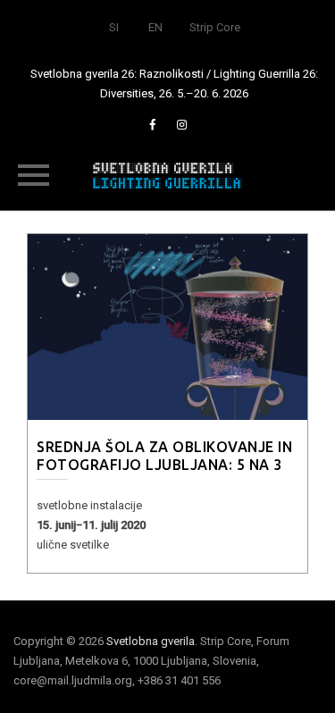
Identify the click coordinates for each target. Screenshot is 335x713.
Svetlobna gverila (150, 641)
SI (114, 27)
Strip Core (214, 27)
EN (155, 27)
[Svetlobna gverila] (168, 174)
